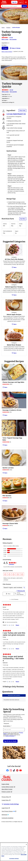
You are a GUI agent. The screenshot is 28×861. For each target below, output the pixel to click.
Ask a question (13, 39)
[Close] (26, 844)
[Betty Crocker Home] (4, 2)
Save (5, 48)
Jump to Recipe (16, 48)
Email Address (7, 726)
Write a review (5, 39)
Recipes (8, 27)
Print (3, 119)
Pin (3, 115)
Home (3, 27)
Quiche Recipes (16, 27)
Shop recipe (22, 110)
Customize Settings (14, 858)
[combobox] (12, 6)
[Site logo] (8, 779)
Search (24, 6)
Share (3, 123)
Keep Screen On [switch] (3, 128)
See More (22, 218)
